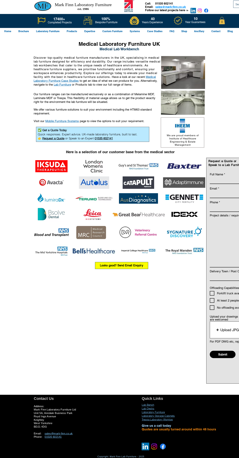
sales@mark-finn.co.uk (170, 7)
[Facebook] (206, 10)
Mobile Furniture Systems (62, 121)
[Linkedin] (193, 10)
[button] (222, 20)
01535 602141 (164, 3)
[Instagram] (199, 10)
